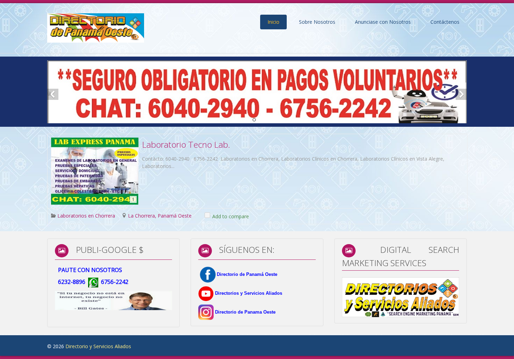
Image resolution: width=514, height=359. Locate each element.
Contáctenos (444, 22)
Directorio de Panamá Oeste (247, 274)
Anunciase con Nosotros (383, 22)
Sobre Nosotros (317, 22)
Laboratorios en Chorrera (86, 215)
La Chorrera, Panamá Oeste (160, 215)
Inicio (273, 22)
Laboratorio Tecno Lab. (186, 144)
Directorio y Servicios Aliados (98, 346)
